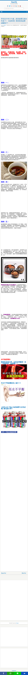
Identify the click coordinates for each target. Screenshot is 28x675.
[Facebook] (3, 673)
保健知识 (5, 25)
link (16, 6)
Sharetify (14, 2)
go (12, 6)
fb (8, 6)
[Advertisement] (11, 31)
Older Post (24, 573)
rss (18, 6)
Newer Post (3, 573)
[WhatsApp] (10, 673)
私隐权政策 (14, 670)
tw (10, 6)
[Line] (17, 673)
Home (2, 25)
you (20, 6)
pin (14, 6)
